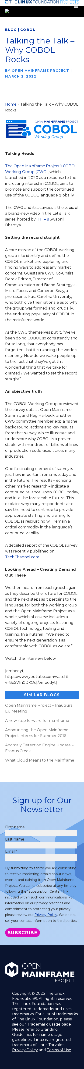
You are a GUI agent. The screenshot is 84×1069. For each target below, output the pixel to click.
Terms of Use (59, 1050)
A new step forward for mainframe (37, 720)
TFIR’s (43, 219)
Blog (11, 30)
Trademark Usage (43, 1024)
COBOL (27, 30)
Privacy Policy (46, 915)
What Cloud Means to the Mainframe (39, 760)
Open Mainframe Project (40, 70)
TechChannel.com (22, 557)
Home (11, 104)
